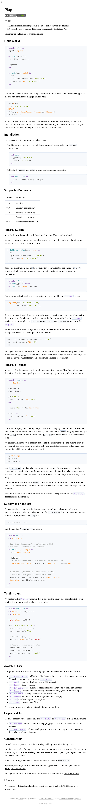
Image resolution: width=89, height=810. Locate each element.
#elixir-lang (30, 752)
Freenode (50, 752)
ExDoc (20, 799)
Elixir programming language (70, 799)
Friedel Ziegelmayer (46, 799)
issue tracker (17, 749)
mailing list (13, 752)
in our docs (54, 707)
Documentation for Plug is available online (24, 34)
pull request (71, 752)
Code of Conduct (71, 773)
